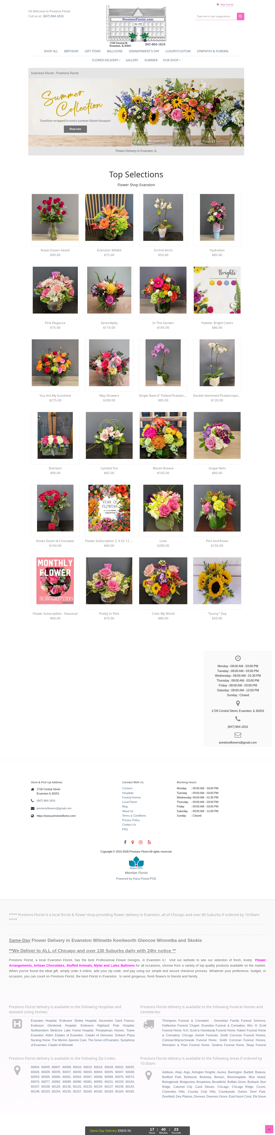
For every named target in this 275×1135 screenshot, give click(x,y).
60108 (45, 1108)
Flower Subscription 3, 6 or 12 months (109, 563)
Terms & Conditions (134, 837)
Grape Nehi (217, 490)
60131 (77, 1108)
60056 (45, 1099)
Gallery (132, 60)
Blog (125, 828)
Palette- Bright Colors (217, 345)
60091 (87, 1103)
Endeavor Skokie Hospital (78, 1042)
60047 (119, 1094)
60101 (109, 1103)
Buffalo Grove (236, 1103)
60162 (98, 1113)
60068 (98, 1099)
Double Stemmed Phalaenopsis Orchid (217, 417)
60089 (66, 1103)
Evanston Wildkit (109, 272)
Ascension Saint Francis (116, 1042)
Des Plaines (184, 1118)
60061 (66, 1099)
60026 (35, 1094)
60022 (119, 1089)
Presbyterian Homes (110, 1052)
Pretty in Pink (109, 635)
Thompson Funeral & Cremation (186, 1042)
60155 (66, 1113)
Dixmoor (199, 1118)
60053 (35, 1099)
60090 (77, 1103)
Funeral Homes (131, 819)
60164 (119, 1113)
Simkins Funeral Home (228, 1067)
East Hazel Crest (240, 1118)
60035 (56, 1094)
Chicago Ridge (242, 1108)
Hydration (217, 272)
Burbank (253, 1103)
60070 (119, 1099)
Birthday (71, 51)
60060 (56, 1099)
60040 (77, 1094)
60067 (87, 1099)
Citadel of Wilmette (60, 1067)
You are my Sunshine (55, 417)
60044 (98, 1094)
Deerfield (168, 1118)
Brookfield (219, 1103)
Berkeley (205, 1099)
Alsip (178, 1094)
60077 (45, 1103)
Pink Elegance (55, 345)
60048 (130, 1094)
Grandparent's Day (144, 51)
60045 (109, 1094)
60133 (87, 1108)
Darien (242, 1113)
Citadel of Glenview (99, 1057)
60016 (98, 1089)
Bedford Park (171, 1099)
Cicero (260, 1108)
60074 (130, 1099)
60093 (98, 1103)
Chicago (223, 1108)
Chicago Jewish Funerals (200, 1057)
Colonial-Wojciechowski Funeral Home (189, 1062)
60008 (66, 1089)
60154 (56, 1113)
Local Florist (129, 823)
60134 (98, 1108)
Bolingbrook (170, 1103)
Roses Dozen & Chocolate (55, 563)
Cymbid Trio (109, 490)
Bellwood (190, 1099)
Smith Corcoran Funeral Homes (242, 1057)
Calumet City (182, 1108)
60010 (77, 1089)
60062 (77, 1099)
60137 (109, 1108)
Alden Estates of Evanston (64, 1057)
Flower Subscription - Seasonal (55, 635)
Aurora (221, 1094)
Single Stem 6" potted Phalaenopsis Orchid (163, 417)
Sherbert (55, 490)
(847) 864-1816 (53, 16)
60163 (109, 1113)
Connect (127, 810)
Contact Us (129, 846)
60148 (35, 1113)
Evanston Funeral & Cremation (223, 1047)
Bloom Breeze (163, 490)
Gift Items (93, 51)
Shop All (51, 51)
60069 (109, 1099)
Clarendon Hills (173, 1113)
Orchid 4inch (163, 272)
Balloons (115, 51)
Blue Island (257, 1099)
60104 (130, 1103)
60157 (77, 1113)
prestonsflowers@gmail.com (54, 830)
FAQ (125, 851)
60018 (109, 1089)
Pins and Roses (217, 563)
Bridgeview (187, 1103)
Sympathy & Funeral (213, 51)
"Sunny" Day (217, 635)
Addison (167, 1094)
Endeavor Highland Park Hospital (107, 1047)
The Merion (59, 1062)
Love (163, 563)
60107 (35, 1108)
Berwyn (219, 1099)
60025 (130, 1089)
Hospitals (128, 814)
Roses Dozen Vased (55, 272)
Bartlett (248, 1094)
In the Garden (163, 345)
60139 (119, 1108)
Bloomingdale (236, 1099)
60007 (56, 1089)
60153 (45, 1113)
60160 (87, 1113)
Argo (187, 1094)
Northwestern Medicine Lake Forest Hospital (62, 1052)
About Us (128, 833)
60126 (56, 1108)
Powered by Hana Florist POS (136, 900)
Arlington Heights (203, 1094)
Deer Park (257, 1113)
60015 (87, 1089)
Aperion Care (77, 1062)
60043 (87, 1094)
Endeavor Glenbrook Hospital (53, 1047)
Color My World (163, 635)
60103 (119, 1103)
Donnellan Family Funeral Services (239, 1042)
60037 (66, 1094)
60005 (45, 1089)
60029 (45, 1094)
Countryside (227, 1113)
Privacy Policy (131, 842)
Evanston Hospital (43, 1042)
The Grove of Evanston (103, 1062)
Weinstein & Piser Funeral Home (185, 1067)
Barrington (235, 1094)
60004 (35, 1089)
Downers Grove (216, 1118)
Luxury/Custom (178, 51)
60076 (35, 1103)
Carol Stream (204, 1108)
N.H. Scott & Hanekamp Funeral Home (209, 1052)
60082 (56, 1103)
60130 (66, 1108)
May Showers (109, 417)
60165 (130, 1113)
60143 (130, 1108)
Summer (151, 60)
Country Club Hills (202, 1113)
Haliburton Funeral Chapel (180, 1047)
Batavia (260, 1094)
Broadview (203, 1103)
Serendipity (109, 345)
